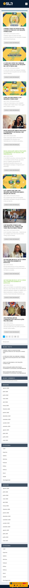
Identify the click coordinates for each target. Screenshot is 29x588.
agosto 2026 (6, 388)
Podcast (11, 156)
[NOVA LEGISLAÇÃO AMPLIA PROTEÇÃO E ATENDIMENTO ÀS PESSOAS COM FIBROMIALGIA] (14, 121)
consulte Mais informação (11, 42)
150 (15, 336)
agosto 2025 (6, 430)
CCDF (11, 33)
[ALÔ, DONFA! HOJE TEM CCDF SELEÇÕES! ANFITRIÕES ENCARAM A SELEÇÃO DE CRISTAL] (14, 181)
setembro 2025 (6, 426)
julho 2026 (5, 391)
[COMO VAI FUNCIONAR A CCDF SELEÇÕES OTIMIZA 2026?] (14, 88)
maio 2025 (5, 440)
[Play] (14, 585)
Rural (4, 473)
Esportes (14, 33)
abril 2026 (5, 402)
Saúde (14, 135)
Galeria (4, 455)
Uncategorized (6, 480)
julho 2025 (5, 433)
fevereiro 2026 (6, 409)
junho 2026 (5, 395)
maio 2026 (5, 398)
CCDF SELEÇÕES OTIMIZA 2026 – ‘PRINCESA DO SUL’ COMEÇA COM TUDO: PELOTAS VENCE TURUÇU (13, 226)
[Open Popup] (20, 585)
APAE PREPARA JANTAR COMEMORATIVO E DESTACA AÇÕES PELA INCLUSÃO (14, 319)
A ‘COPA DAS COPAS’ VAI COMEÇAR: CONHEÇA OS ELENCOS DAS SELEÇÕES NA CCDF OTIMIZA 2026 (14, 64)
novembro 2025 (6, 419)
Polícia (4, 466)
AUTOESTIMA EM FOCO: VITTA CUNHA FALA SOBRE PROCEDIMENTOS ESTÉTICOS (15, 261)
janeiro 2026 (6, 412)
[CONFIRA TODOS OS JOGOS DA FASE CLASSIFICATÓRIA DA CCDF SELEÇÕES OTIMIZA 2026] (14, 19)
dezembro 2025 (6, 416)
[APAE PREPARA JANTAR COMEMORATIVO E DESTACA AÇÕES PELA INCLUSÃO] (14, 309)
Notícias (17, 33)
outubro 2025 (6, 423)
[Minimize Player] (23, 585)
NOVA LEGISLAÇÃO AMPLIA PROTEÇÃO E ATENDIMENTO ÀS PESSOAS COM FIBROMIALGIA (15, 132)
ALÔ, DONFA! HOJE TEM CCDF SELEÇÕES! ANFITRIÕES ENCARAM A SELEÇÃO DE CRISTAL (14, 192)
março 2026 (6, 405)
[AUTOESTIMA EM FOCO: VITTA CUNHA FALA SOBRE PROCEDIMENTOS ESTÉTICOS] (14, 250)
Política (5, 469)
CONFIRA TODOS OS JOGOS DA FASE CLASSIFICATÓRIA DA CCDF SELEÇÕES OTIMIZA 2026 (14, 30)
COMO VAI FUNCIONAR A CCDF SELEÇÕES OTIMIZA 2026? (13, 98)
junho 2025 (5, 437)
